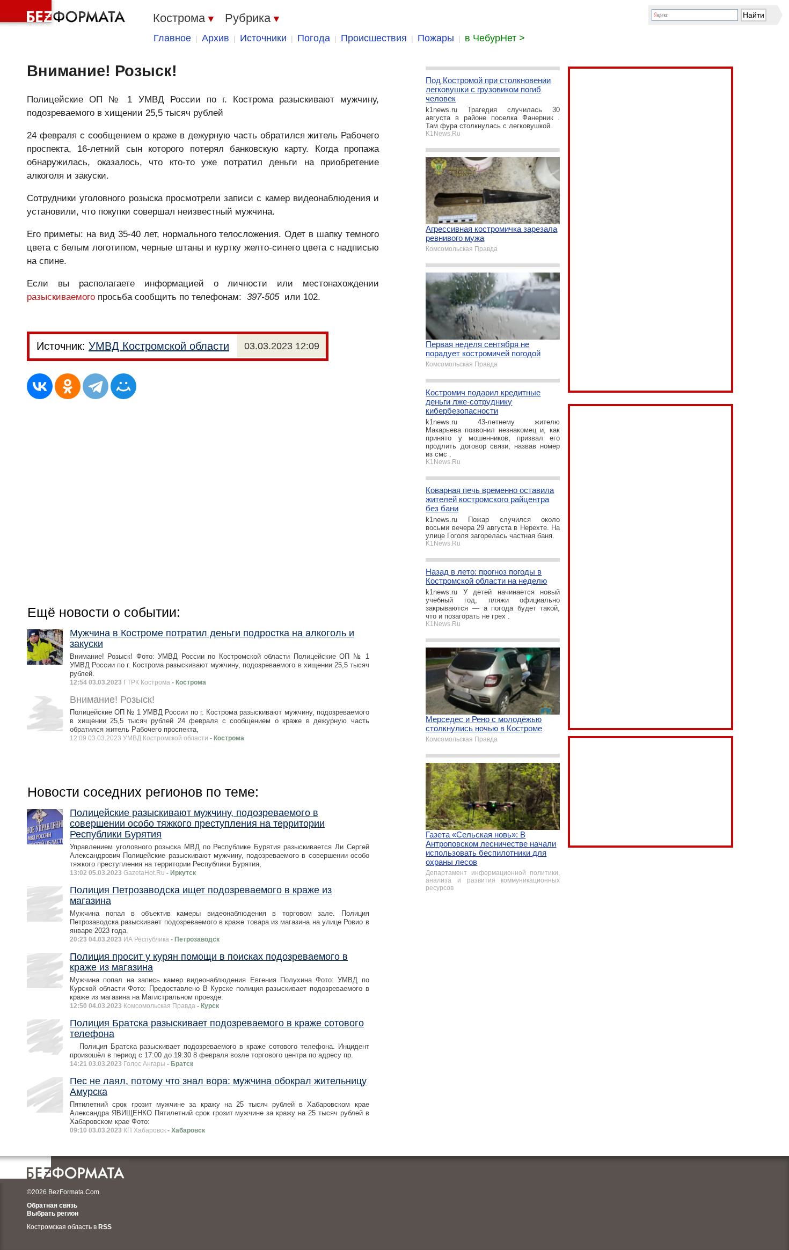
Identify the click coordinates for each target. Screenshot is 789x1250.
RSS (105, 1227)
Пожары (436, 38)
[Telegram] (95, 386)
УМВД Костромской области (159, 346)
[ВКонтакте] (40, 386)
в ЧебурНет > (495, 38)
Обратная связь (52, 1205)
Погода (313, 38)
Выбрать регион (52, 1213)
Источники (263, 38)
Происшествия (374, 38)
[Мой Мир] (123, 386)
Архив (215, 38)
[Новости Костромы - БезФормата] (64, 13)
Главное (172, 38)
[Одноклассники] (68, 386)
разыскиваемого (61, 297)
